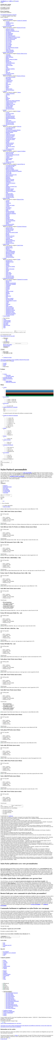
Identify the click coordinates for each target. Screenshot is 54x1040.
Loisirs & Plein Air (7, 163)
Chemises (8, 286)
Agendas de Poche (10, 22)
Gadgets (7, 141)
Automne (8, 94)
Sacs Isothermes (9, 34)
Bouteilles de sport (10, 261)
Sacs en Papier (9, 44)
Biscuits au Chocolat (10, 235)
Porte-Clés (8, 72)
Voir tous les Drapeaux (10, 183)
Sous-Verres (8, 221)
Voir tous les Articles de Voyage (12, 31)
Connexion (6, 347)
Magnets (7, 215)
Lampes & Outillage (7, 150)
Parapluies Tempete (10, 188)
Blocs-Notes (8, 78)
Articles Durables (7, 321)
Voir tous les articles (10, 25)
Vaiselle (4, 258)
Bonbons (8, 234)
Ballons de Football (10, 168)
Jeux (7, 66)
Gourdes (5, 961)
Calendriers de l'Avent (10, 104)
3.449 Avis (10, 816)
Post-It (7, 85)
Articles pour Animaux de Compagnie (14, 171)
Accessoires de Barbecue (11, 165)
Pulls (7, 297)
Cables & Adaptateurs (10, 134)
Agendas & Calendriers (8, 19)
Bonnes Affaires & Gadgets (11, 59)
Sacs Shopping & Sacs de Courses (13, 37)
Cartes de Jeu (8, 64)
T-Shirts (7, 301)
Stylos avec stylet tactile (11, 121)
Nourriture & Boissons (8, 225)
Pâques (7, 99)
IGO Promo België (10, 995)
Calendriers (8, 24)
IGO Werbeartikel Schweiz (11, 1004)
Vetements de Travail (10, 312)
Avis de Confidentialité (8, 1012)
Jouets (7, 67)
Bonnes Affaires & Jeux (8, 52)
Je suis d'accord (4, 1038)
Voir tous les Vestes (10, 307)
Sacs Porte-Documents (10, 35)
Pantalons (8, 293)
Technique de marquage (8, 444)
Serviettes (8, 217)
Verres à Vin (8, 274)
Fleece (7, 290)
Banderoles (8, 178)
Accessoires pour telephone (11, 131)
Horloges (8, 214)
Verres (7, 271)
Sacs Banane (8, 32)
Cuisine (7, 204)
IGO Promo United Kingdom (12, 1005)
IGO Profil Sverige (10, 997)
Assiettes (7, 200)
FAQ (4, 327)
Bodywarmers (9, 280)
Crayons (7, 112)
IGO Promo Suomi (10, 1003)
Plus (7, 427)
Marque (4, 436)
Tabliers (7, 223)
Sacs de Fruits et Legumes (11, 38)
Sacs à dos (5, 962)
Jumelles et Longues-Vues (11, 186)
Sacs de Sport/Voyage (10, 39)
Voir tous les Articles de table (12, 232)
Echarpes (8, 287)
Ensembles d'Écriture (10, 117)
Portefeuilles (8, 295)
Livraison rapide (9, 106)
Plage (7, 192)
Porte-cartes (8, 84)
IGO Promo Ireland (10, 1002)
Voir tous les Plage (10, 195)
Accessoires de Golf (10, 166)
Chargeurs (8, 133)
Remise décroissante (7, 486)
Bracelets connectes (10, 143)
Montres (7, 292)
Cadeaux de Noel (9, 102)
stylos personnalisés (27, 472)
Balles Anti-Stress (9, 57)
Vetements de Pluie (10, 308)
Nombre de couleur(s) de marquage (10, 415)
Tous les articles (6, 316)
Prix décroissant (6, 490)
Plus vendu (5, 488)
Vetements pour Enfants (11, 313)
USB (7, 147)
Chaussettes (8, 285)
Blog (4, 326)
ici (9, 1037)
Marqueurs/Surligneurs (10, 118)
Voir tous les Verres (10, 275)
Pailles (7, 210)
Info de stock (6, 403)
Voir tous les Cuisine (10, 212)
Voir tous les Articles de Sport (12, 170)
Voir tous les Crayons (10, 115)
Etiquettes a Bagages (10, 30)
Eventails (8, 288)
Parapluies (8, 187)
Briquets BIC (8, 61)
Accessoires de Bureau (10, 77)
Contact (4, 953)
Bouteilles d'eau (9, 260)
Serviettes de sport (9, 219)
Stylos (7, 119)
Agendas (7, 21)
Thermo (7, 270)
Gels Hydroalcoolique (10, 251)
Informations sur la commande (9, 952)
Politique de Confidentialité (8, 1011)
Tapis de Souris (9, 88)
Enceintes (8, 140)
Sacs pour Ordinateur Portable (12, 47)
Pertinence (3, 483)
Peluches (7, 70)
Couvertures (8, 203)
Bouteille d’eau (9, 241)
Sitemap (5, 1015)
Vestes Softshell (9, 306)
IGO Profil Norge (9, 1007)
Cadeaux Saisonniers (10, 93)
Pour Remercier (9, 107)
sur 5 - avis (7, 1)
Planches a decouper (10, 211)
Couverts (8, 206)
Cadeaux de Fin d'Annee (11, 101)
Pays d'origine (6, 452)
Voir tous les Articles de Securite (12, 154)
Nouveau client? (6, 345)
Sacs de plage (8, 40)
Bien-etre (8, 248)
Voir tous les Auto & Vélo (11, 174)
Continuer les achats (7, 357)
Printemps (8, 98)
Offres (4, 319)
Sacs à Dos (8, 48)
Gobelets (7, 263)
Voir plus (2, 480)
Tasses (7, 267)
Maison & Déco (6, 198)
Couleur (5, 387)
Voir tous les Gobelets (10, 266)
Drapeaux (8, 177)
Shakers (7, 264)
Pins (7, 71)
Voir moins (7, 480)
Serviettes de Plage (10, 194)
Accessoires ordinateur (10, 127)
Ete (6, 95)
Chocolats (8, 238)
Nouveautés (5, 322)
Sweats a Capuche (9, 298)
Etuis (7, 82)
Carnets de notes (9, 80)
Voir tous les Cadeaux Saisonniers (13, 100)
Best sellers (5, 324)
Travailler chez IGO (7, 945)
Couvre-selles (8, 173)
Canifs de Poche (9, 155)
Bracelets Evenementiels (11, 283)
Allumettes (8, 54)
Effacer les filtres (6, 506)
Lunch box (8, 208)
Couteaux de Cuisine (10, 205)
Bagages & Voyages (7, 26)
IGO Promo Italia (9, 994)
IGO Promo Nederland (10, 1008)
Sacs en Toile (8, 45)
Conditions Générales (7, 1010)
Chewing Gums (9, 237)
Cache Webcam (9, 128)
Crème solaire (9, 250)
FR (6, 339)
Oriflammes (8, 181)
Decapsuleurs (8, 207)
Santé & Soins (6, 244)
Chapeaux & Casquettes (11, 284)
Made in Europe (6, 325)
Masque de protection (10, 252)
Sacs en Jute (8, 42)
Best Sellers (19, 359)
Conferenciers (9, 81)
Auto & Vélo (8, 172)
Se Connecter (6, 342)
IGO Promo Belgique (8, 991)
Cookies (5, 1014)
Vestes (7, 305)
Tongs (7, 303)
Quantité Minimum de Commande (10, 407)
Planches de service (10, 228)
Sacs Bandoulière (9, 33)
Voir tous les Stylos (10, 123)
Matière (4, 428)
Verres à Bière (9, 273)
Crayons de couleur (10, 113)
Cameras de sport (9, 144)
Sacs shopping (6, 975)
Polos (7, 294)
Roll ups (7, 86)
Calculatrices (8, 79)
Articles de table (9, 227)
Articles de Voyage (10, 28)
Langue (6, 338)
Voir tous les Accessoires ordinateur (13, 130)
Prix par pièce (6, 396)
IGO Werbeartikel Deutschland (12, 1001)
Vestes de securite (9, 153)
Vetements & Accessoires (8, 278)
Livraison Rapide (7, 320)
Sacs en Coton (9, 41)
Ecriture (4, 110)
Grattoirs (7, 157)
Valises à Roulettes (10, 50)
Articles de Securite (10, 152)
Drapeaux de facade (10, 179)
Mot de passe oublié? (7, 344)
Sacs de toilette (9, 254)
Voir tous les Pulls (9, 299)
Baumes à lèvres (9, 247)
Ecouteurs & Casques (10, 139)
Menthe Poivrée (9, 239)
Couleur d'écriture (7, 439)
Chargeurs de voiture (10, 135)
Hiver (7, 97)
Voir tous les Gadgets (10, 146)
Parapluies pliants (9, 190)
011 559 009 (3, 360)
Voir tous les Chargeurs (10, 138)
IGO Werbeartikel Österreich (12, 992)
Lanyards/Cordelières (10, 68)
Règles (7, 87)
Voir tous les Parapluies (10, 191)
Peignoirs (8, 218)
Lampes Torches (9, 158)
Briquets (7, 60)
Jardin (7, 185)
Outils (7, 160)
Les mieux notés (6, 491)
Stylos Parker (8, 120)
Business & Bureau (7, 74)
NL (6, 340)
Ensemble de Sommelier (11, 213)
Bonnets (7, 281)
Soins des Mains (9, 255)
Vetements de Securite (10, 310)
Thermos (7, 265)
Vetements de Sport (10, 311)
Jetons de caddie (9, 65)
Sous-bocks (8, 231)
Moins (9, 427)
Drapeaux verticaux (10, 180)
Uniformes (8, 304)
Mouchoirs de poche (10, 253)
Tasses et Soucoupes (10, 268)
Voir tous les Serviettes (10, 220)
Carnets (4, 963)
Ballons (7, 58)
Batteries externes (9, 132)
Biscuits (7, 233)
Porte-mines (8, 114)
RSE (4, 944)
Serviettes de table (9, 230)
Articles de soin (9, 246)
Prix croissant (6, 489)
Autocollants (8, 55)
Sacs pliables (8, 46)
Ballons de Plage (9, 175)
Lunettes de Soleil (9, 291)
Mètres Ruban (9, 159)
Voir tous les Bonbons (10, 240)
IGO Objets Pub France (11, 1000)
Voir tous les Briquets (10, 62)
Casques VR (8, 145)
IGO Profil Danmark (10, 998)
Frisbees (7, 184)
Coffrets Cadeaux (9, 105)
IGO (4, 942)
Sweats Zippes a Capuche (11, 300)
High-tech (5, 125)
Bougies (7, 201)
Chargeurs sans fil (9, 137)
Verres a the (8, 272)
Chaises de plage (9, 193)
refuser (16, 1035)
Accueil (4, 363)
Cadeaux (5, 91)
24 (1, 498)
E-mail (12, 360)
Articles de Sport (9, 167)
